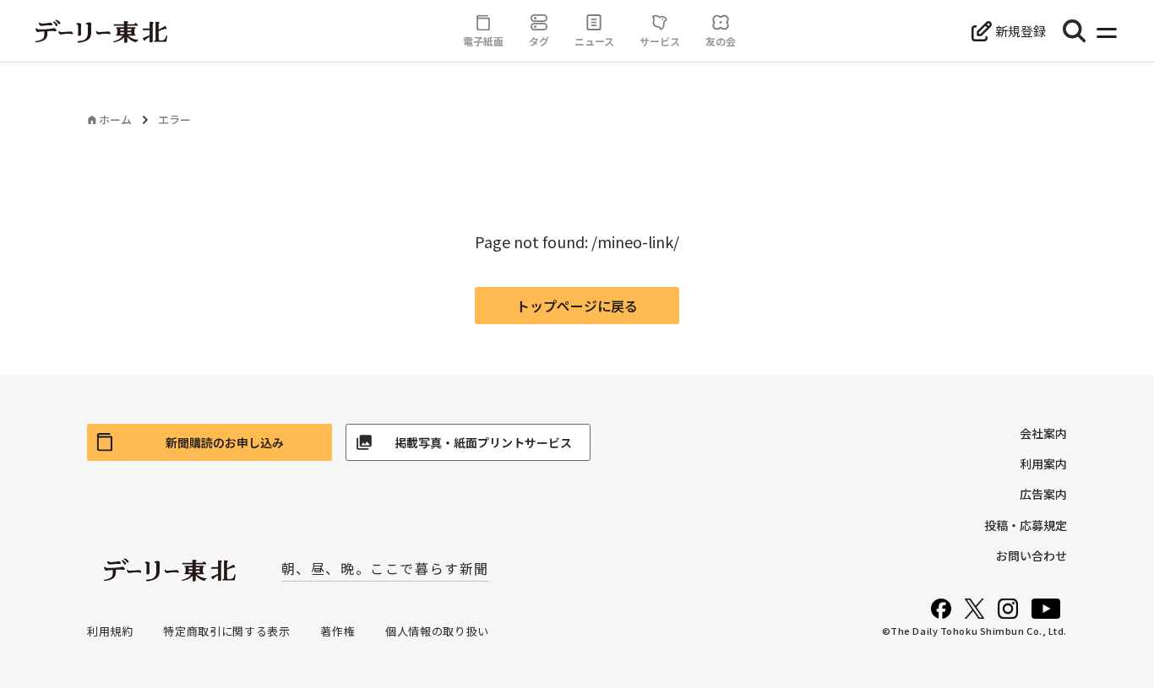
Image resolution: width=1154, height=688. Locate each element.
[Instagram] (1008, 609)
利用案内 (1043, 463)
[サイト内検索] (1074, 31)
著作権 (337, 631)
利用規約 (110, 631)
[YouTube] (1046, 609)
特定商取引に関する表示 (226, 631)
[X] (974, 609)
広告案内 (1043, 493)
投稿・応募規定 (1025, 525)
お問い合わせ (1031, 555)
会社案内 (1043, 433)
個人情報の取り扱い (437, 631)
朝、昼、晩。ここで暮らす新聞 (385, 568)
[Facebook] (941, 609)
